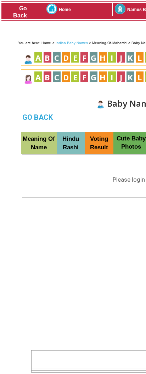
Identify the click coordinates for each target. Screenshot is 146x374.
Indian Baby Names (72, 43)
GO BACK (37, 117)
